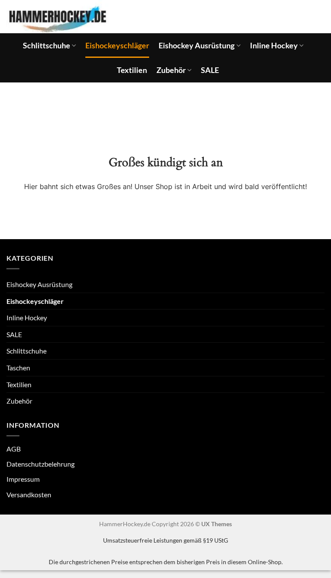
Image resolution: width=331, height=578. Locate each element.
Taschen (18, 367)
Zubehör (171, 70)
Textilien (132, 70)
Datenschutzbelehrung (40, 464)
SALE (210, 70)
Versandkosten (28, 494)
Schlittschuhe (46, 45)
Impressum (23, 479)
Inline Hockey (274, 45)
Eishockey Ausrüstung (196, 45)
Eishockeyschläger (117, 45)
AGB (13, 449)
